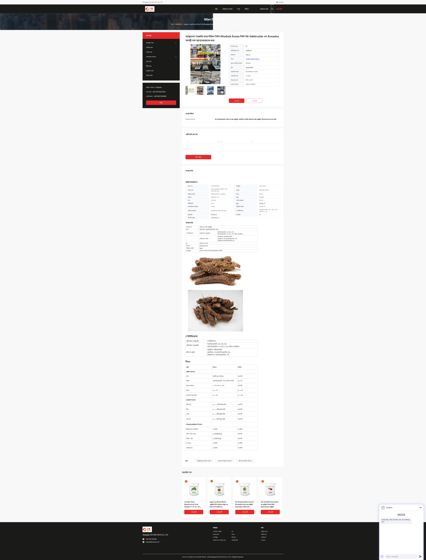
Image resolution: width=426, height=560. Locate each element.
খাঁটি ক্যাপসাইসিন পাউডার (245, 461)
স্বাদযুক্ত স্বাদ (150, 43)
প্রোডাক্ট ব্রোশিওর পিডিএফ (252, 59)
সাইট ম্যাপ (233, 537)
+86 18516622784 (158, 92)
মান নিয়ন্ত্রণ (215, 537)
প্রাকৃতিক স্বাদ (150, 71)
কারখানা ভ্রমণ (216, 534)
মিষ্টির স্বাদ (149, 66)
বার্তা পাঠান (198, 157)
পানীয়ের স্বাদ (149, 47)
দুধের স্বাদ (148, 61)
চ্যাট (161, 103)
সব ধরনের (263, 540)
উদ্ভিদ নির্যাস (178, 24)
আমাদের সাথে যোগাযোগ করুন (219, 540)
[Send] (420, 556)
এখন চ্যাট (236, 101)
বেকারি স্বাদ (149, 52)
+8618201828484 (160, 96)
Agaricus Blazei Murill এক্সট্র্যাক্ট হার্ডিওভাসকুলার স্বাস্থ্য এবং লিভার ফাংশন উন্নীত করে (219, 504)
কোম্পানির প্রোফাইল (217, 531)
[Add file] (382, 556)
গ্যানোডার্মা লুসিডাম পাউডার (225, 461)
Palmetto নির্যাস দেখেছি (204, 461)
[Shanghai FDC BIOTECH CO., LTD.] (149, 9)
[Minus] (420, 507)
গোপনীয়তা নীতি (234, 540)
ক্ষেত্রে (233, 534)
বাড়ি (172, 24)
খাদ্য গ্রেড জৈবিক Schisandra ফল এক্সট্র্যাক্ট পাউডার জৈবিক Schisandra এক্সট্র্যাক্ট (270, 504)
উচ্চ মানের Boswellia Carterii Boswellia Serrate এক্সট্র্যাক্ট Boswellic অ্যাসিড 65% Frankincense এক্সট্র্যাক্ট (244, 504)
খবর (232, 531)
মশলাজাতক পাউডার (151, 57)
